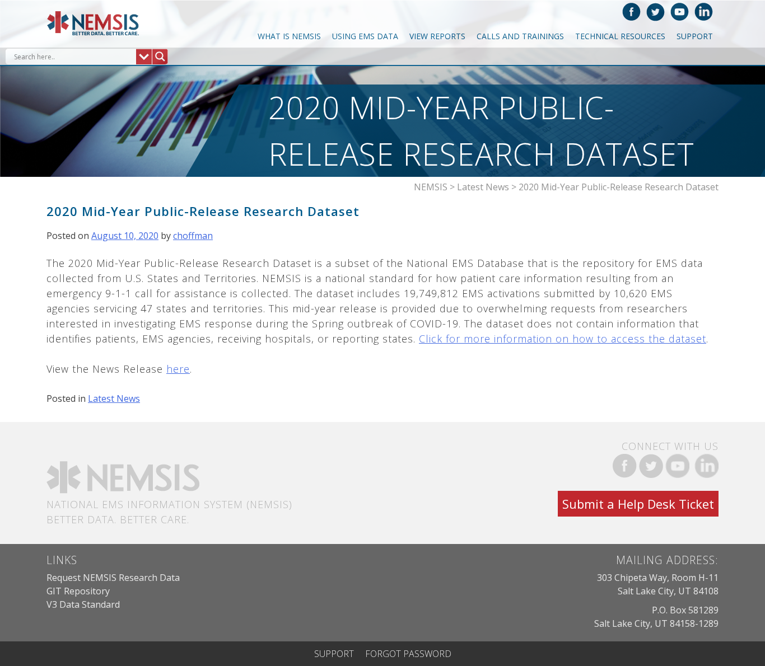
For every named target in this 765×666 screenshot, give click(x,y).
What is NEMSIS (289, 36)
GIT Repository (78, 591)
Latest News (114, 398)
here (178, 369)
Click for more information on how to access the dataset (562, 338)
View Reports (437, 36)
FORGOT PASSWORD (408, 654)
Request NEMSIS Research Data (113, 577)
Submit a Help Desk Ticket (638, 503)
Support (695, 36)
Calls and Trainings (520, 36)
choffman (193, 235)
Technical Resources (620, 36)
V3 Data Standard (83, 604)
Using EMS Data (365, 36)
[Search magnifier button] (160, 56)
